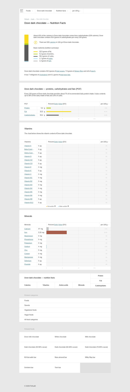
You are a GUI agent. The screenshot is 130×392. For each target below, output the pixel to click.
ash (50, 61)
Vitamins (46, 285)
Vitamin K (27, 171)
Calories (27, 285)
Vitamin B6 (28, 195)
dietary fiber (79, 71)
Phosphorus (28, 239)
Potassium (28, 243)
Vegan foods (28, 315)
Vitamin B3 (28, 185)
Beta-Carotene (29, 149)
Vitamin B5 (28, 192)
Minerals (81, 285)
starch (93, 71)
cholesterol (43, 75)
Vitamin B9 (28, 199)
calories (53, 42)
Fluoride (27, 264)
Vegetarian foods (30, 310)
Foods (26, 300)
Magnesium (28, 236)
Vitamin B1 (28, 178)
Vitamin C (27, 174)
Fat (25, 111)
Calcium (27, 229)
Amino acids (63, 285)
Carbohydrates (29, 115)
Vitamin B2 (28, 181)
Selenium (27, 261)
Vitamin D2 (28, 160)
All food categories (31, 319)
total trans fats (65, 75)
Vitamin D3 (28, 163)
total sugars (60, 71)
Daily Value (58, 104)
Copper (27, 254)
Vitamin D (27, 156)
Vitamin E (27, 167)
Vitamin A (27, 146)
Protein (27, 108)
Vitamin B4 (28, 188)
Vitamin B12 (28, 202)
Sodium (27, 246)
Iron (25, 232)
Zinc (26, 250)
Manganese (28, 257)
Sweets (27, 305)
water (50, 58)
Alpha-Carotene (30, 153)
